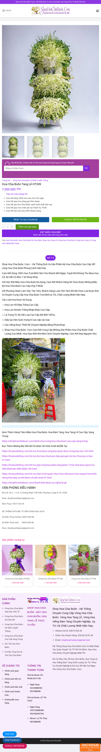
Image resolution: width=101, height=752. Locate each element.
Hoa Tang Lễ (52, 240)
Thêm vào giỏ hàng (27, 227)
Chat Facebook (12, 740)
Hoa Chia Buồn (12, 240)
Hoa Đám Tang (40, 240)
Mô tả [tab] (50, 257)
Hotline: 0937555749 (14, 746)
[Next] (93, 79)
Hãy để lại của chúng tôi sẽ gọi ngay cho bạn (42, 163)
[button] (6, 10)
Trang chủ (6, 180)
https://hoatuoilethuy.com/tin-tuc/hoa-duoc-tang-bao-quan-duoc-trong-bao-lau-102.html (47, 451)
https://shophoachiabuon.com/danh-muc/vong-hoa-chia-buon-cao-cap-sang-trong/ (45, 441)
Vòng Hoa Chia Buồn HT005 (17, 579)
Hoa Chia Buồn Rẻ (26, 240)
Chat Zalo (9, 734)
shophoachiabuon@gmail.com (76, 640)
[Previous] (7, 79)
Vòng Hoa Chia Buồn (66, 240)
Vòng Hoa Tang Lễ (83, 240)
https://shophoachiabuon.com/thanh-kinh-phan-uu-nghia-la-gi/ (34, 482)
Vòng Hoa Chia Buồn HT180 (83, 579)
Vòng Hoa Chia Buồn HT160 (50, 579)
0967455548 (90, 747)
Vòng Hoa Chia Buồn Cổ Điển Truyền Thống (30, 180)
